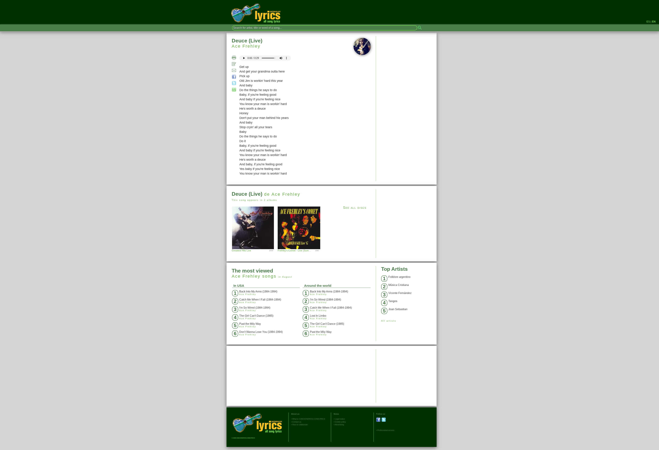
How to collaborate (300, 425)
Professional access (385, 430)
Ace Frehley (246, 46)
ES (648, 21)
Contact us (296, 422)
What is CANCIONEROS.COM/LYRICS (308, 419)
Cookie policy (340, 422)
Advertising (339, 425)
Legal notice (340, 419)
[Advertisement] (406, 213)
